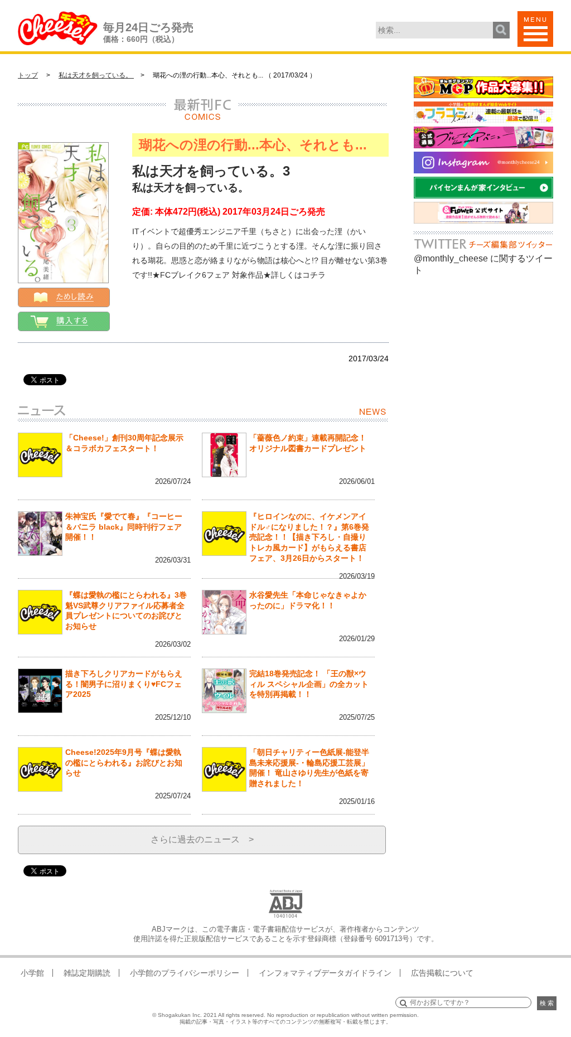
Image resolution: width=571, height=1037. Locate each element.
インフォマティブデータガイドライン (325, 972)
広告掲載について (442, 972)
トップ (28, 75)
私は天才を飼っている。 (96, 75)
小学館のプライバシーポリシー (184, 972)
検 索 (547, 1003)
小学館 (32, 972)
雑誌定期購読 (87, 972)
